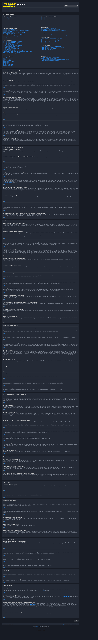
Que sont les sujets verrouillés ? (8, 64)
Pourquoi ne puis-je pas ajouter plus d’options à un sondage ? (13, 45)
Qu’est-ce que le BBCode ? (7, 57)
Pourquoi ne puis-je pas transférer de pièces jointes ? (11, 48)
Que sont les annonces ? (7, 62)
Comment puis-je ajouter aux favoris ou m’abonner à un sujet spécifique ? (53, 47)
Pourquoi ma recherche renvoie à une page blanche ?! (50, 40)
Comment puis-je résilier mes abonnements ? (48, 49)
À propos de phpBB (41, 590)
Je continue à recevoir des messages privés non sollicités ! (50, 29)
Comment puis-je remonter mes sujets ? (9, 53)
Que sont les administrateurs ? (46, 17)
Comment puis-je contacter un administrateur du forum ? (50, 60)
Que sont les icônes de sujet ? (8, 65)
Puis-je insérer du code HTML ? (8, 58)
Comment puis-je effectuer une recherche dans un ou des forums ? (52, 38)
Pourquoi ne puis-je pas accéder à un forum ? (10, 47)
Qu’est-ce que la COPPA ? (7, 18)
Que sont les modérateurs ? (45, 18)
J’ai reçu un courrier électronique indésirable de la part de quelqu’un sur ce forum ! (54, 30)
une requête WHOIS (32, 604)
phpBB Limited (31, 589)
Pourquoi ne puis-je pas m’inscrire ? (8, 19)
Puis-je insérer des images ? (7, 60)
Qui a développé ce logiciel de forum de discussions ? (50, 57)
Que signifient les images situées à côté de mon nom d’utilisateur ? (13, 34)
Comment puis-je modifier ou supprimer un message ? (11, 42)
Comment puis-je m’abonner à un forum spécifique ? (49, 48)
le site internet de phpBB (7, 182)
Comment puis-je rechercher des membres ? (48, 41)
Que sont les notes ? (6, 63)
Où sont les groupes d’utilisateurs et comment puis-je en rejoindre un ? (52, 20)
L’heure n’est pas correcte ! (7, 31)
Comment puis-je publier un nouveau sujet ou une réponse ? (12, 41)
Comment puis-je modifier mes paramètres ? (10, 29)
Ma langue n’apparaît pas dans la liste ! (9, 33)
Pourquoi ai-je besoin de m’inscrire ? (8, 17)
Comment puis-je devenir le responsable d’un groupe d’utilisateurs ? (52, 21)
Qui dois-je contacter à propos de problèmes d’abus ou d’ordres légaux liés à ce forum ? (55, 59)
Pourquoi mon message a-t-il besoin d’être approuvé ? (11, 52)
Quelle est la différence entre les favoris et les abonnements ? (51, 46)
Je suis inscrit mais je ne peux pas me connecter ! (11, 20)
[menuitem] (9, 9)
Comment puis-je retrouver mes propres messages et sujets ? (51, 42)
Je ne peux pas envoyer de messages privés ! (48, 28)
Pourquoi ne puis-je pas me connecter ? (9, 21)
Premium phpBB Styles (44, 627)
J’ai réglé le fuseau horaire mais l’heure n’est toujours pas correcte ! (14, 32)
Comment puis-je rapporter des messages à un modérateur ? (13, 50)
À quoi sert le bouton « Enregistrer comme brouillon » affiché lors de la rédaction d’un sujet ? (17, 51)
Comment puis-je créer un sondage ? (9, 44)
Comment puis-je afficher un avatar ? (9, 35)
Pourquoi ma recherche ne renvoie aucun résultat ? (49, 39)
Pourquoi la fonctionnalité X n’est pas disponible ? (49, 58)
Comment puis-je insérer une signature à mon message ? (12, 43)
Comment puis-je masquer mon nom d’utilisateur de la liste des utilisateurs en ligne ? (16, 30)
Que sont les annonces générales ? (8, 61)
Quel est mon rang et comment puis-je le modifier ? (11, 36)
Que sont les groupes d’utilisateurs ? (47, 19)
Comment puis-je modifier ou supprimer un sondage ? (11, 46)
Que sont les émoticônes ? (7, 59)
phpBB (37, 626)
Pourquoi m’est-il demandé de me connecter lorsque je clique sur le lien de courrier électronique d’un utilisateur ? (21, 37)
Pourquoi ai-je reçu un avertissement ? (9, 49)
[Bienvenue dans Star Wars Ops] (10, 5)
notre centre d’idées (66, 596)
